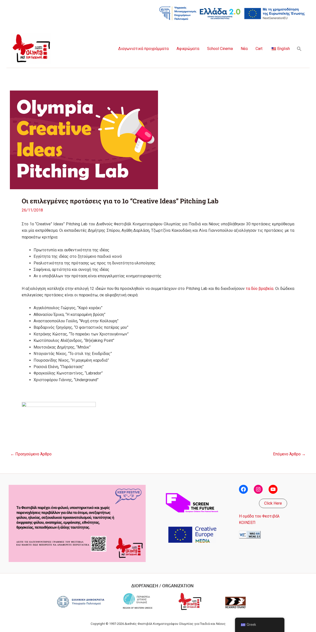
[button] (299, 48)
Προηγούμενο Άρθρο (31, 454)
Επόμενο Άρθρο (289, 454)
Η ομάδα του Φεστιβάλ (259, 516)
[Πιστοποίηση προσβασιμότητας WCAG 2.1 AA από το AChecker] (250, 534)
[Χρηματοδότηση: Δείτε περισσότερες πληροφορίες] (232, 13)
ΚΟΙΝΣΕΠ (247, 522)
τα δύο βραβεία (260, 288)
